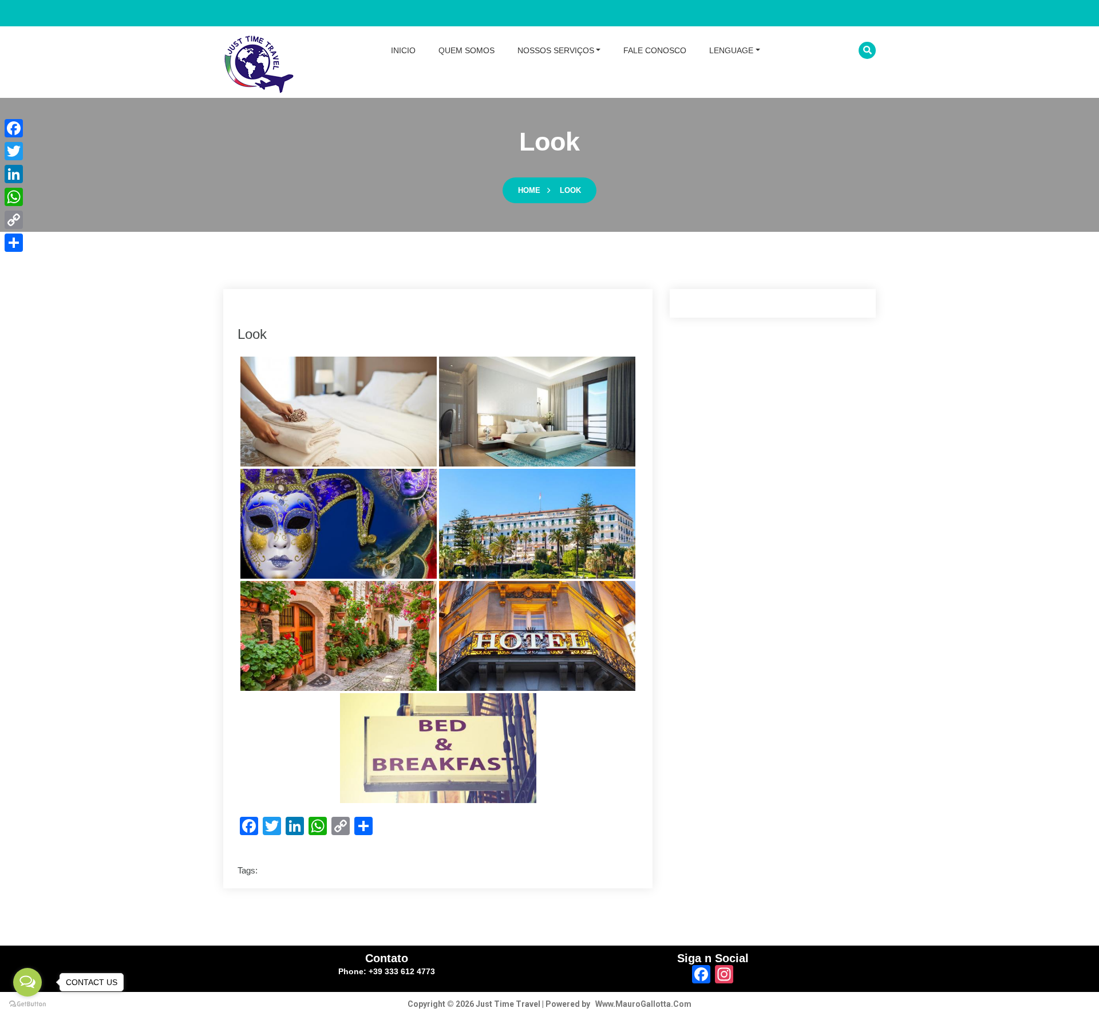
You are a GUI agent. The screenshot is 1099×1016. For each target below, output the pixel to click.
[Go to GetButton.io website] (27, 1004)
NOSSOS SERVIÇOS (555, 50)
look (570, 190)
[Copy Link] (13, 219)
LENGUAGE (731, 50)
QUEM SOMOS (466, 50)
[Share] (13, 242)
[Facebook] (13, 128)
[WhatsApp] (13, 196)
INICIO (403, 50)
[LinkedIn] (13, 174)
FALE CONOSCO (654, 50)
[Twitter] (13, 151)
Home (529, 190)
